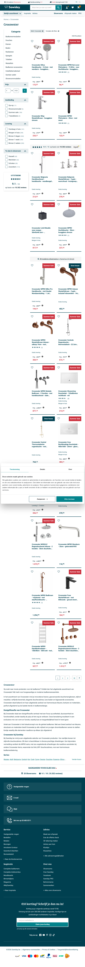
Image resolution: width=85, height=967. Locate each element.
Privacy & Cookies (48, 949)
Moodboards (8, 875)
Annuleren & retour (10, 847)
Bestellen (7, 837)
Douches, (49, 759)
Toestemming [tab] (15, 469)
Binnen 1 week (16, 139)
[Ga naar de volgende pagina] (79, 678)
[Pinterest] (47, 935)
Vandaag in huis (16, 129)
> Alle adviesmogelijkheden (53, 856)
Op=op (12, 105)
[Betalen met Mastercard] (36, 956)
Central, (24, 759)
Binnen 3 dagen (16, 136)
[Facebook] (40, 935)
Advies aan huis (49, 844)
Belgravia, (17, 759)
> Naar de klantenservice (13, 859)
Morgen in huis (16, 132)
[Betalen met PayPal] (48, 956)
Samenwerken (48, 885)
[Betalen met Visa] (24, 956)
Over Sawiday (48, 872)
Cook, (33, 759)
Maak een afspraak (50, 834)
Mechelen (14, 160)
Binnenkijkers (9, 878)
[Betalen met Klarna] (55, 956)
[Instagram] (50, 935)
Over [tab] (70, 469)
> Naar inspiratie (10, 890)
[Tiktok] (53, 935)
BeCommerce (48, 882)
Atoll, (11, 759)
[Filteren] (25, 91)
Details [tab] (42, 469)
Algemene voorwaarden (31, 949)
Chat (15, 809)
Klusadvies (47, 851)
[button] (32, 41)
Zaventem (14, 167)
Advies (34, 13)
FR (76, 2)
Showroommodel (16, 109)
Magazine (7, 882)
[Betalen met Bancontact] (42, 956)
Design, (43, 759)
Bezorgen (7, 844)
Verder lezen (76, 759)
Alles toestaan (69, 499)
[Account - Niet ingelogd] (67, 7)
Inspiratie (27, 13)
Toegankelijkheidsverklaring (67, 949)
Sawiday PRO (48, 878)
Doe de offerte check (51, 837)
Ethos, (62, 759)
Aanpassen (41, 499)
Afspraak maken (70, 13)
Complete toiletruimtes (12, 872)
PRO (79, 13)
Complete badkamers (11, 868)
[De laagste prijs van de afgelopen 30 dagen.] (42, 81)
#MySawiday (8, 885)
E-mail (16, 798)
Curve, (37, 759)
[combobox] (43, 7)
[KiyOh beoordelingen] (17, 956)
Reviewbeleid (9, 854)
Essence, (56, 759)
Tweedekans (14, 116)
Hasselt (13, 156)
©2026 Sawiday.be (13, 949)
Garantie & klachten (11, 851)
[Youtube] (43, 935)
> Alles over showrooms (52, 890)
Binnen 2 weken (16, 143)
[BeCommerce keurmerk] (61, 956)
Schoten (13, 163)
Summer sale (15, 112)
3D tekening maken (50, 841)
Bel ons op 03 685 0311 (22, 820)
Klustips (46, 847)
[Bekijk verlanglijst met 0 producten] (73, 7)
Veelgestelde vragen (21, 786)
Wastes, (6, 759)
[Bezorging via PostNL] (67, 956)
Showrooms (58, 13)
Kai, (29, 759)
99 (74, 678)
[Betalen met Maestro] (30, 956)
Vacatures (47, 875)
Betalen (6, 841)
